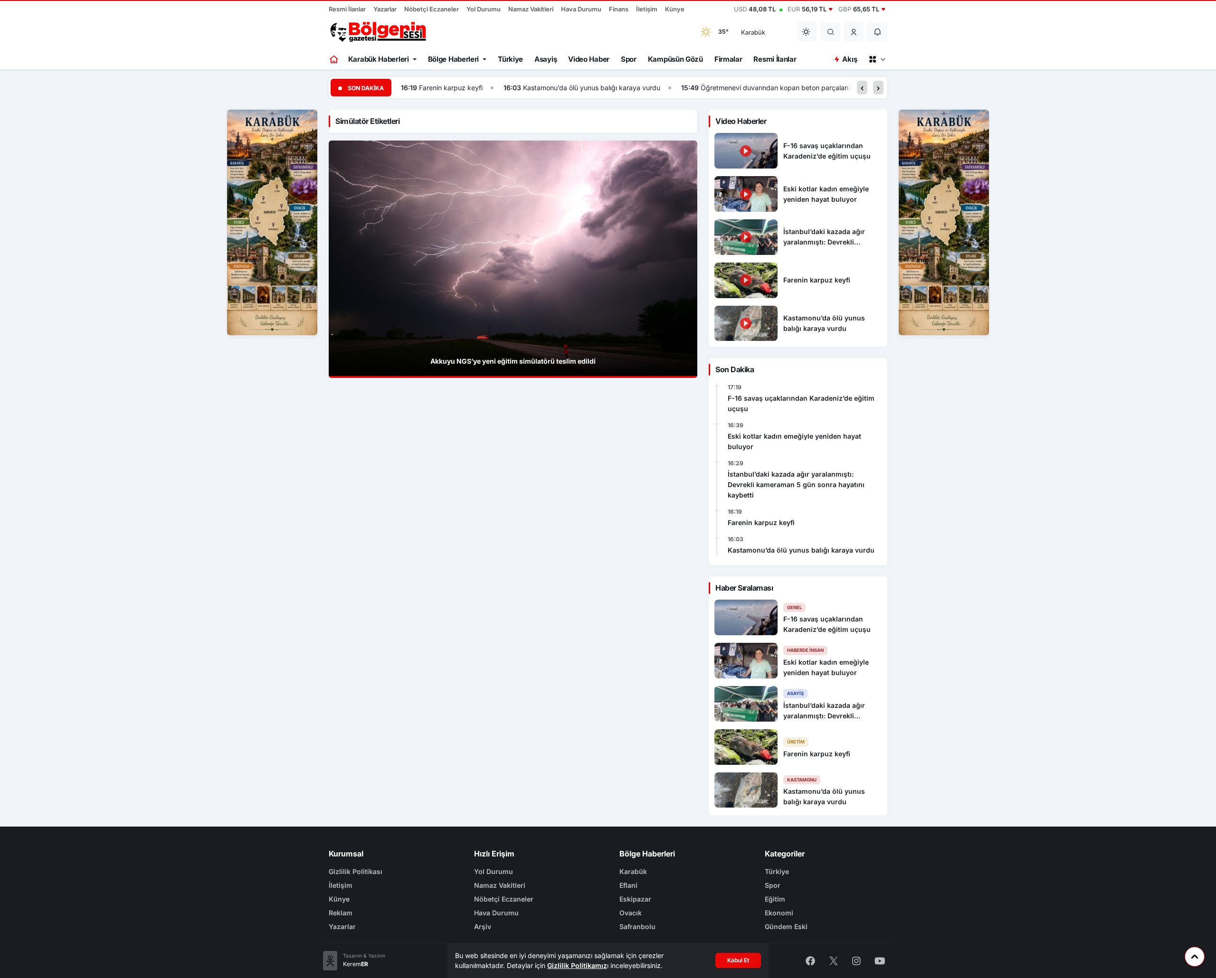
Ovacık (630, 913)
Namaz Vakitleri (530, 9)
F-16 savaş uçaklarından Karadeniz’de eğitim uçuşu (801, 403)
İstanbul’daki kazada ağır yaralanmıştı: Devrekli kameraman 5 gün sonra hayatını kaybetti (796, 484)
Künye (674, 9)
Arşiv (482, 926)
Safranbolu (637, 926)
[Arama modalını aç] (830, 31)
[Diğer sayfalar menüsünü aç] (876, 59)
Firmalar (728, 59)
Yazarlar (385, 9)
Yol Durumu (483, 9)
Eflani (628, 885)
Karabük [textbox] (753, 32)
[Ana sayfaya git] (335, 59)
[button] (854, 32)
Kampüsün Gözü (675, 59)
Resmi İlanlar (347, 9)
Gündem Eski (786, 926)
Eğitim (775, 899)
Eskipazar (635, 899)
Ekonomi (779, 913)
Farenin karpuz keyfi (451, 88)
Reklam (340, 913)
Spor (628, 59)
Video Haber (588, 59)
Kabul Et (738, 960)
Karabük (633, 871)
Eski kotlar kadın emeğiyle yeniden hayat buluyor (794, 441)
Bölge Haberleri (453, 59)
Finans (618, 9)
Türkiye (510, 59)
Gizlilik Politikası (355, 871)
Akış (849, 59)
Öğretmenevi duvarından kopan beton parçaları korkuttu (788, 88)
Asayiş (545, 59)
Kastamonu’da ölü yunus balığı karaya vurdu (591, 88)
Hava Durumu (581, 9)
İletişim (646, 9)
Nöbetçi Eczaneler (431, 9)
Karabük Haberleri (378, 59)
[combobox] (762, 31)
